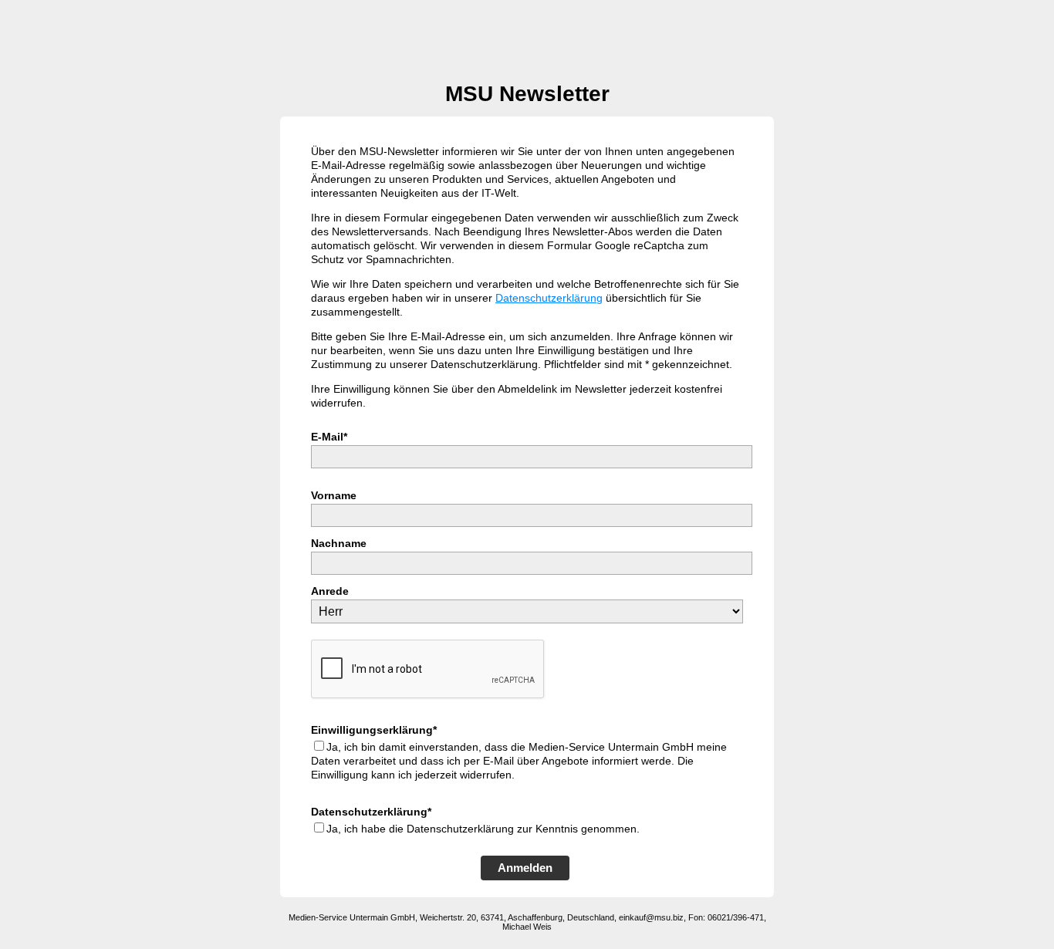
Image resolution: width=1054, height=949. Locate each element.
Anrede (330, 591)
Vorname (333, 495)
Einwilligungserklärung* (374, 730)
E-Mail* (329, 437)
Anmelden (525, 867)
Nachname (339, 543)
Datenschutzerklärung (549, 298)
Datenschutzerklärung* (371, 811)
